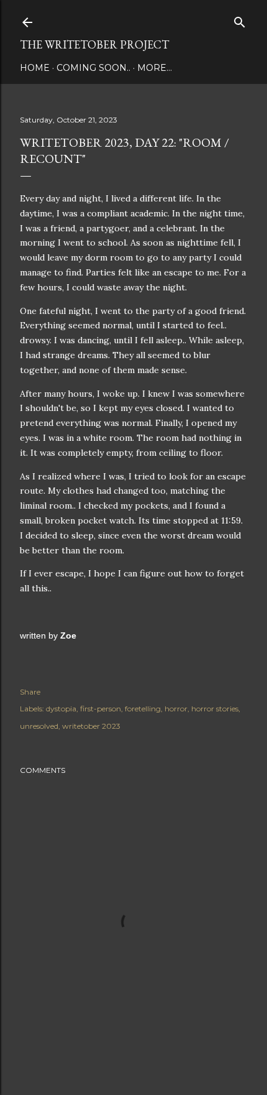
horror (176, 708)
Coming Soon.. (93, 67)
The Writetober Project (94, 44)
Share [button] (30, 691)
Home (35, 67)
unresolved (39, 726)
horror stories (214, 708)
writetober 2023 (91, 726)
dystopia (61, 708)
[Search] (239, 19)
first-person (100, 708)
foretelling (143, 708)
